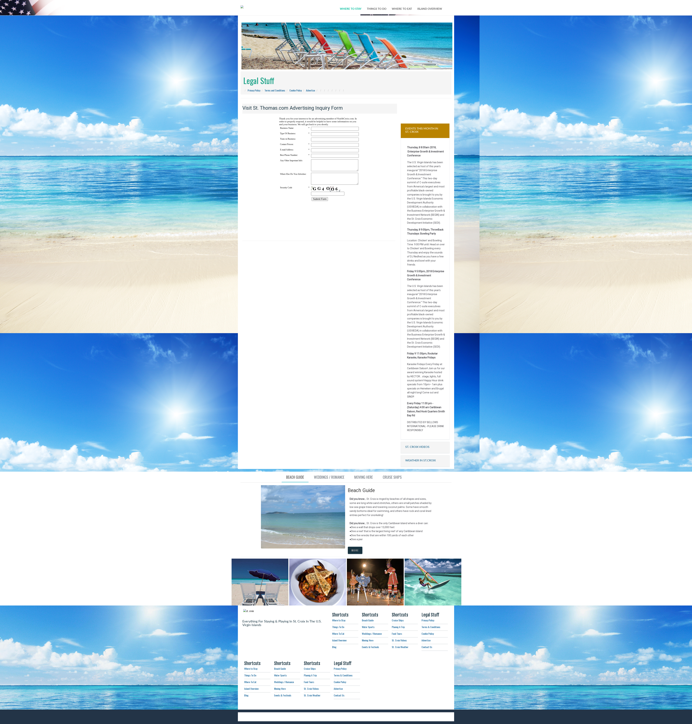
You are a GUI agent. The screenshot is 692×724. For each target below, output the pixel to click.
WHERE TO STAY (350, 9)
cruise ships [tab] (392, 477)
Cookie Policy (295, 90)
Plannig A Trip (398, 627)
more (355, 550)
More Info (319, 592)
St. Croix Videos (399, 640)
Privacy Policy (254, 90)
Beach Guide (368, 620)
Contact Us (427, 647)
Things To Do (338, 627)
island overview (429, 9)
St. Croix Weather (400, 647)
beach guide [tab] (295, 477)
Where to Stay (338, 620)
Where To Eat (338, 633)
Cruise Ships (398, 620)
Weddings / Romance (372, 633)
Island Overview (339, 640)
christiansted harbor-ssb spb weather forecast (425, 107)
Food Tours (397, 633)
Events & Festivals (370, 647)
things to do (376, 9)
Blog (334, 647)
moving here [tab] (363, 477)
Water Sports (368, 627)
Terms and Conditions (275, 90)
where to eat (402, 9)
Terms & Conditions (431, 627)
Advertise (310, 90)
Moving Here (367, 640)
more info (259, 595)
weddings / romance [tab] (329, 477)
